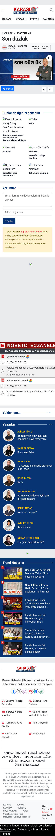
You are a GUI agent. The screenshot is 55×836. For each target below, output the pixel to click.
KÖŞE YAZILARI (23, 33)
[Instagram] (24, 691)
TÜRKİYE (22, 808)
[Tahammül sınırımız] (41, 166)
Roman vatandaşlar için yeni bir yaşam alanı (33, 497)
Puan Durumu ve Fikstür (12, 724)
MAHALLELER (33, 756)
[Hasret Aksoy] (9, 450)
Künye (25, 811)
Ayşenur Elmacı (26, 491)
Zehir (31, 123)
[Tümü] (51, 412)
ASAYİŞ (6, 756)
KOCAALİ (21, 19)
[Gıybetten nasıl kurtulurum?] (14, 166)
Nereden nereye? (27, 512)
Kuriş (20, 482)
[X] (19, 691)
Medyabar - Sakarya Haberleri (16, 817)
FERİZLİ (34, 19)
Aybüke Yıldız (25, 523)
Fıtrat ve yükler (25, 452)
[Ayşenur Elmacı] (9, 494)
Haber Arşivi (39, 733)
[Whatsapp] (41, 691)
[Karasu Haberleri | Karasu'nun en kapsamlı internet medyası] (27, 10)
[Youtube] (30, 691)
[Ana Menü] (3, 10)
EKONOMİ (39, 760)
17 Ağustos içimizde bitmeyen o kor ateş (34, 467)
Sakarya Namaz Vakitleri (12, 713)
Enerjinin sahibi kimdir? (30, 542)
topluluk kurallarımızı (32, 231)
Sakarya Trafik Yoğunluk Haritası (38, 713)
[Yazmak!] (9, 147)
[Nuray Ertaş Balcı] (9, 539)
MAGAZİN (25, 760)
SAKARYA (48, 19)
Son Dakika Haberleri (9, 735)
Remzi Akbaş (24, 508)
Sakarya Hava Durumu (38, 702)
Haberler (7, 33)
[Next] (35, 691)
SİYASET (18, 756)
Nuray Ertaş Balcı (28, 538)
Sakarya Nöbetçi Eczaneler (12, 702)
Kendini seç (24, 527)
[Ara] (51, 10)
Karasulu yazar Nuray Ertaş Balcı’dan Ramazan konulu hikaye (14, 138)
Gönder (9, 221)
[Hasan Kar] (9, 465)
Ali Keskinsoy (25, 431)
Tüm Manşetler (40, 722)
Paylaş (9, 88)
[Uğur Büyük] (9, 480)
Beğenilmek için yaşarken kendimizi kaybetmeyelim (32, 437)
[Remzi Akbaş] (9, 509)
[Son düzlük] (27, 68)
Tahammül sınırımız (38, 173)
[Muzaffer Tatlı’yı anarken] (41, 149)
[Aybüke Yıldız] (9, 524)
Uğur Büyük (24, 478)
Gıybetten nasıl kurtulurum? (10, 174)
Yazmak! (7, 151)
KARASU (7, 19)
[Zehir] (33, 119)
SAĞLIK (47, 756)
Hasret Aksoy (25, 448)
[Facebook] (13, 691)
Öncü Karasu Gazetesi (27, 764)
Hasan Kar (23, 461)
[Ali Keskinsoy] (9, 435)
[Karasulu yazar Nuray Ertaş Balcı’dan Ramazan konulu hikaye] (14, 125)
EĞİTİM (13, 760)
